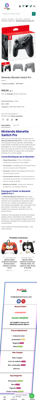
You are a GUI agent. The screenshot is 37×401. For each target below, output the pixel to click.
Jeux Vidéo (18, 19)
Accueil (3, 19)
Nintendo (27, 19)
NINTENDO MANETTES (8, 21)
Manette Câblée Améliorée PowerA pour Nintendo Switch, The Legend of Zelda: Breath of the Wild (27, 264)
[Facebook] (3, 119)
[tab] (5, 125)
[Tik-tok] (12, 119)
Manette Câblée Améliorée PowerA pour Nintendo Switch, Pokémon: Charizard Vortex (9, 264)
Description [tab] (5, 125)
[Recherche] (34, 14)
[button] (20, 6)
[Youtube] (16, 119)
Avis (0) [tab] (16, 125)
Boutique (11, 19)
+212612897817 (18, 312)
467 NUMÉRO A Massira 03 (18, 323)
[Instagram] (7, 119)
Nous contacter (17, 116)
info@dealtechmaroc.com (18, 297)
